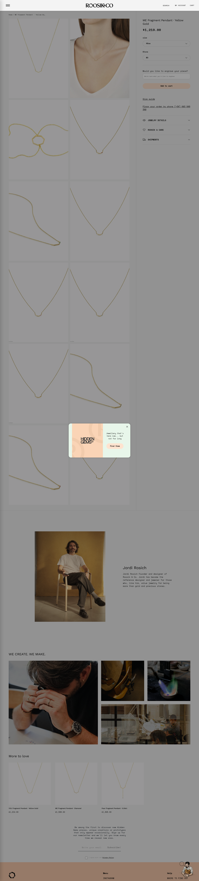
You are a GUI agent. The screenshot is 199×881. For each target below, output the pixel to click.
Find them (115, 446)
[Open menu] (8, 5)
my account (180, 5)
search (166, 5)
